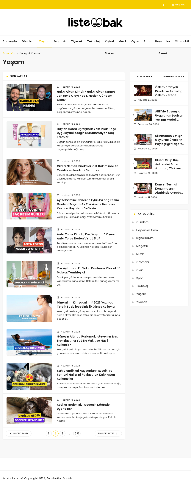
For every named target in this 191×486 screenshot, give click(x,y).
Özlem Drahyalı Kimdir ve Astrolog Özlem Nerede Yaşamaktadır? (168, 93)
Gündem (28, 41)
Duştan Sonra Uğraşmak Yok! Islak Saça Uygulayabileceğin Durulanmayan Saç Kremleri (86, 133)
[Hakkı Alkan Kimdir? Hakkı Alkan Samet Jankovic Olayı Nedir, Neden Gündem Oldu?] (29, 97)
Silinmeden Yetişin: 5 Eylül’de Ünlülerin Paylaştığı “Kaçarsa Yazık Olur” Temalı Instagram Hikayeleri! (169, 146)
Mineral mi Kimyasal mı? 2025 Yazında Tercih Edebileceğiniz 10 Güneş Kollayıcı (86, 304)
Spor (147, 41)
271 (77, 433)
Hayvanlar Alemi (162, 47)
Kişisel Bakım (109, 47)
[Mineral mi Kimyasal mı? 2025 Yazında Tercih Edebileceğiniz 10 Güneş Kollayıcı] (29, 308)
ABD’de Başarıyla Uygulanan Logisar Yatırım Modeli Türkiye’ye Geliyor (169, 117)
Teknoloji (93, 41)
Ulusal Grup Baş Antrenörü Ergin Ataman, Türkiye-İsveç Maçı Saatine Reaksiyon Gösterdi (169, 168)
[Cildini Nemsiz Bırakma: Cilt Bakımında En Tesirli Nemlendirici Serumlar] (29, 172)
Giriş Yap (180, 4)
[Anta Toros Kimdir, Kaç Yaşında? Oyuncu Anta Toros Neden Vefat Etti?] (29, 240)
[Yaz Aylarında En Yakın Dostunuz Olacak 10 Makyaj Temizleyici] (29, 274)
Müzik (123, 41)
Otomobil (182, 41)
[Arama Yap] (164, 5)
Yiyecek (77, 41)
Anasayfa (9, 41)
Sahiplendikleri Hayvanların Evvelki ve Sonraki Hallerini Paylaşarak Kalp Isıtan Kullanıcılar (86, 375)
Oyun (135, 41)
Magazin (60, 41)
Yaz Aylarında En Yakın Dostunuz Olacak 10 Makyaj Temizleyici (88, 270)
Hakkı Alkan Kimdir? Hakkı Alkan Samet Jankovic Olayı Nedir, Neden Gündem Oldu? (86, 96)
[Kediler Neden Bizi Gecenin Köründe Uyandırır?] (29, 410)
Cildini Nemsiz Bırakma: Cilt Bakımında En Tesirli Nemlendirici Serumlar (87, 168)
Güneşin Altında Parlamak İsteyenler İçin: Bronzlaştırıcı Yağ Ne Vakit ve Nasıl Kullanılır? (87, 341)
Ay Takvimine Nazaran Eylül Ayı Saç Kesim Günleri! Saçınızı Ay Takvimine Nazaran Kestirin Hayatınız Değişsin (88, 204)
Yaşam (44, 41)
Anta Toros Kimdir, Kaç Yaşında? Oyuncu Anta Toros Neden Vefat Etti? (87, 236)
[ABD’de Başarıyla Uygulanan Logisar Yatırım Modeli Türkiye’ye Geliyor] (143, 115)
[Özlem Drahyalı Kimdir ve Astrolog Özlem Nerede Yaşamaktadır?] (143, 90)
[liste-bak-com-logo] (95, 22)
